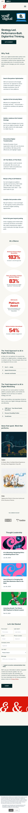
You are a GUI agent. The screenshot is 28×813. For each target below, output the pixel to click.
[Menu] (25, 6)
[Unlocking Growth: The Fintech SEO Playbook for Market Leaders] (14, 598)
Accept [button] (11, 810)
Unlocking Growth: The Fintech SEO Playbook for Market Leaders (13, 609)
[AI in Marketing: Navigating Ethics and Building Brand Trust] (14, 543)
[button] (14, 367)
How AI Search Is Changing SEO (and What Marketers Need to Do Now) (13, 581)
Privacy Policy (14, 679)
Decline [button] (16, 810)
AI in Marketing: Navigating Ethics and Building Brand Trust (13, 553)
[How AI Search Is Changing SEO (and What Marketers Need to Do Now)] (14, 570)
